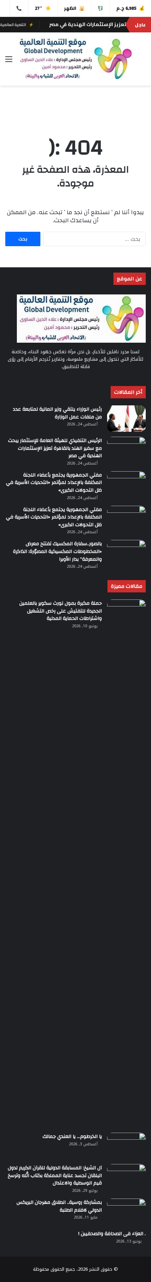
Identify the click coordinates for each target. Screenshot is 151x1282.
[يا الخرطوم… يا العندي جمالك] (126, 1146)
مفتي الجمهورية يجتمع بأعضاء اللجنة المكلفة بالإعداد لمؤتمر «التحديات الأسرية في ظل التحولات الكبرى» (54, 483)
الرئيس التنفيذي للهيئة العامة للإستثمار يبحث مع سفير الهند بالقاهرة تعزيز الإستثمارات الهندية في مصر (55, 448)
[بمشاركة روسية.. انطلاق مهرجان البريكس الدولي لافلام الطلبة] (126, 1212)
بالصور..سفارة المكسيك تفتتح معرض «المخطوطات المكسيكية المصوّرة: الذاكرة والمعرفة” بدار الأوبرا (57, 551)
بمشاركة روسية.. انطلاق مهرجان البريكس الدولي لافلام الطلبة (59, 1206)
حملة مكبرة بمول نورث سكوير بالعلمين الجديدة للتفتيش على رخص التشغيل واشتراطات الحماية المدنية (60, 611)
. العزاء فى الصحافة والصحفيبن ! (112, 1233)
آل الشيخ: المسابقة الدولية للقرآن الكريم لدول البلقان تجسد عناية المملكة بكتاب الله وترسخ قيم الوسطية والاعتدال (55, 1175)
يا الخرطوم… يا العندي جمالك (72, 1136)
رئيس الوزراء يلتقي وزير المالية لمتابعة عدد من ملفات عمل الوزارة (57, 413)
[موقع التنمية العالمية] (75, 59)
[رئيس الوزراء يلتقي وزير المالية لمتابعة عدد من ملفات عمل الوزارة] (126, 418)
